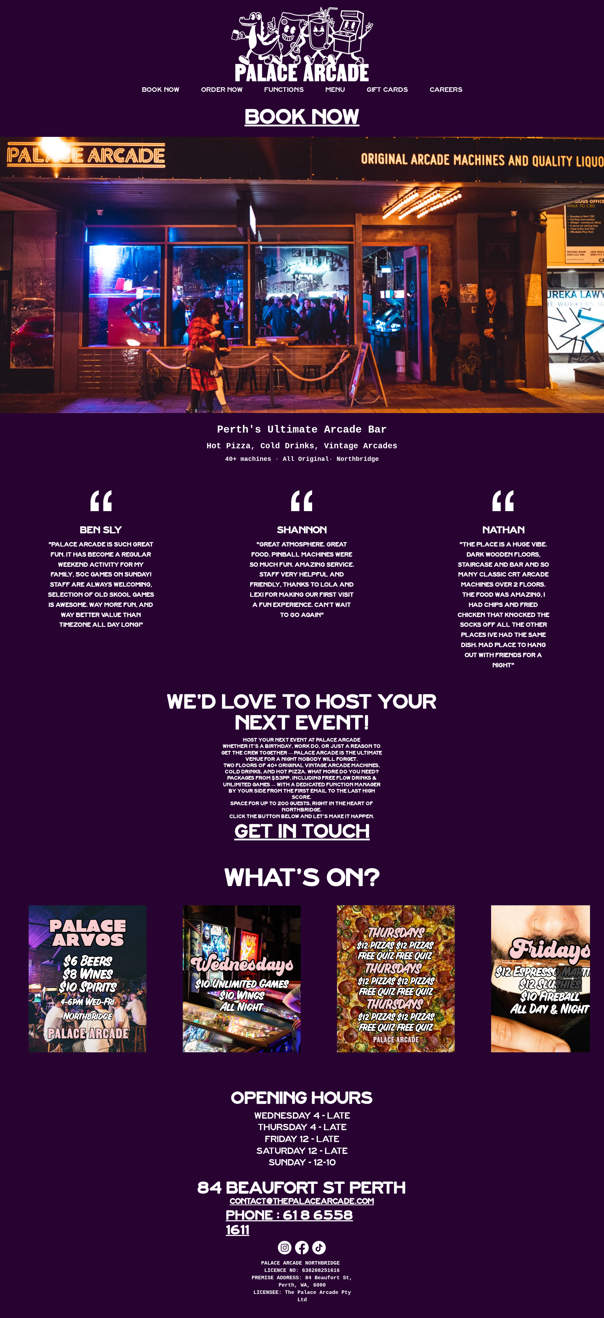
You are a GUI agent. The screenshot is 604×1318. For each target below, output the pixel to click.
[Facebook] (302, 1247)
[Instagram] (285, 1247)
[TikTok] (319, 1247)
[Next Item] (569, 979)
